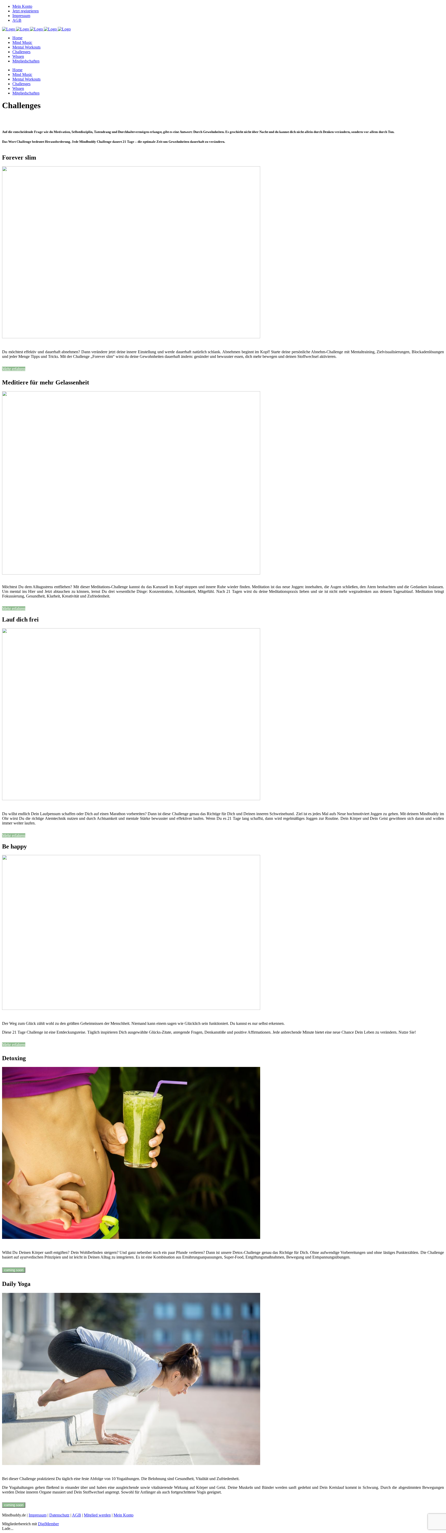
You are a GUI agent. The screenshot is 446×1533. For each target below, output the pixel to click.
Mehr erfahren (13, 369)
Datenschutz (59, 1515)
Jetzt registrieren (25, 11)
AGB (16, 20)
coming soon (13, 1270)
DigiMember (48, 1524)
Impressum (21, 15)
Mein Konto (22, 6)
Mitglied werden (97, 1515)
